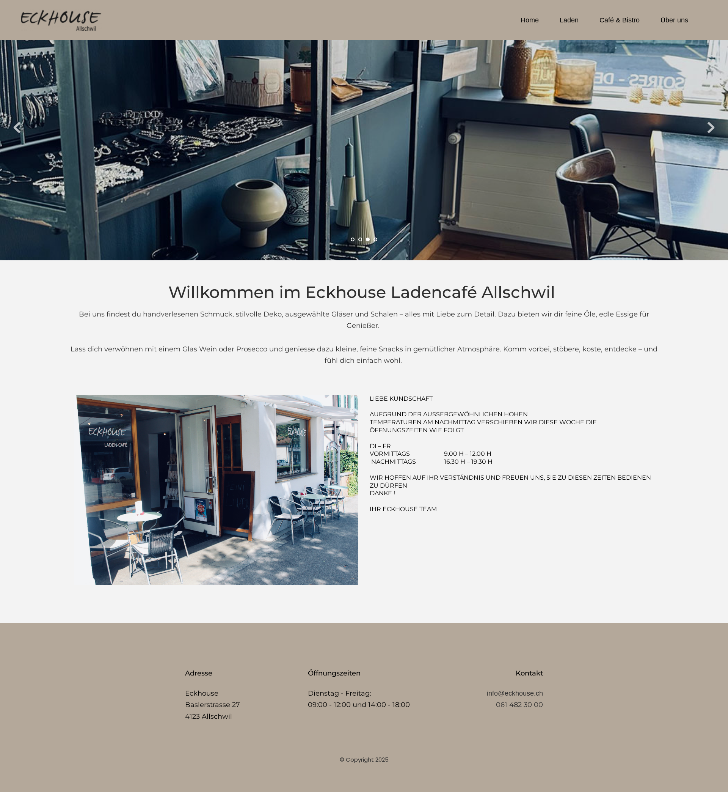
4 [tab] (375, 239)
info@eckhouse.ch (515, 693)
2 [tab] (360, 239)
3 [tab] (368, 239)
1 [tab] (353, 239)
